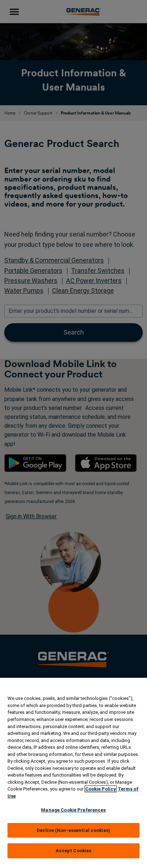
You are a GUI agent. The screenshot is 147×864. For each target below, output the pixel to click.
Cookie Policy (100, 789)
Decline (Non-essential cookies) (73, 830)
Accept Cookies (74, 850)
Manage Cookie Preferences (73, 810)
